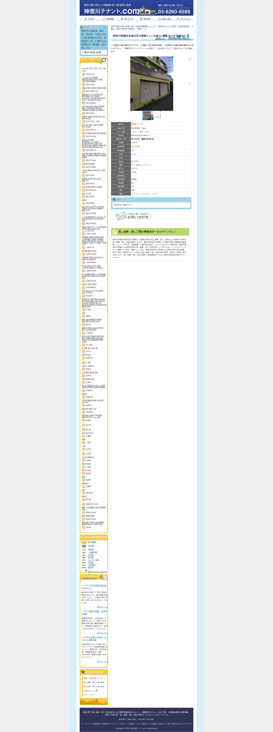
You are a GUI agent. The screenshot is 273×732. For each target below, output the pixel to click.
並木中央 (85, 147)
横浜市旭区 (90, 175)
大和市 (88, 382)
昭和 (97, 237)
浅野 (83, 108)
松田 (88, 463)
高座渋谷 (85, 387)
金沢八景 (99, 147)
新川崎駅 (92, 542)
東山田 (104, 227)
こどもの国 (86, 217)
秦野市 (88, 369)
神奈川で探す (132, 719)
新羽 (91, 153)
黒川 (90, 292)
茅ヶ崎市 (89, 345)
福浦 (96, 141)
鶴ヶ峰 (92, 178)
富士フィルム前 (94, 417)
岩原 (96, 415)
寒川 (83, 433)
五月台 (96, 291)
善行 (101, 328)
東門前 (93, 241)
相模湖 (88, 516)
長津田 (88, 187)
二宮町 (88, 443)
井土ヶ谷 (101, 116)
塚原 (100, 415)
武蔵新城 (85, 257)
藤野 (92, 516)
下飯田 (84, 208)
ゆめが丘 (85, 206)
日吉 (83, 153)
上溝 (87, 507)
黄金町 (89, 116)
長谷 (97, 321)
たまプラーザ (100, 217)
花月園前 (92, 110)
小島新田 (100, 239)
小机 (103, 153)
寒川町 (88, 430)
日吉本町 (103, 155)
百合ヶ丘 (85, 292)
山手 (90, 77)
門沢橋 (84, 400)
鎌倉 (83, 319)
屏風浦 (89, 133)
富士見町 (92, 321)
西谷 (90, 125)
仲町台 (84, 227)
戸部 (98, 88)
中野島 (92, 276)
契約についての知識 (149, 724)
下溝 (100, 524)
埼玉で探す (150, 719)
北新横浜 (90, 155)
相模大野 (85, 522)
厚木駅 (91, 546)
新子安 (100, 94)
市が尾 (96, 218)
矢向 (83, 106)
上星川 (95, 125)
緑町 (98, 336)
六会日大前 (95, 328)
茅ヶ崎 (84, 348)
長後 (88, 328)
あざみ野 (85, 218)
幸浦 (96, 143)
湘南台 (84, 328)
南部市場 (102, 145)
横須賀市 (89, 296)
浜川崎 (93, 239)
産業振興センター (88, 141)
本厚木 (84, 379)
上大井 (84, 457)
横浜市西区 (90, 85)
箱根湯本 (85, 483)
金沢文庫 (90, 140)
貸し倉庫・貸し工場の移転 (94, 682)
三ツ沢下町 (86, 98)
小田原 (88, 336)
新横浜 (96, 155)
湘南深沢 (93, 319)
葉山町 (88, 425)
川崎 (101, 237)
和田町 (100, 125)
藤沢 (83, 329)
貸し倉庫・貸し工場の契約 (94, 687)
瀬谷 (83, 193)
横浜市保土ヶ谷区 (93, 121)
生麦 (102, 106)
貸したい (124, 724)
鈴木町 (84, 241)
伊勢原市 (89, 390)
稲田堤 (103, 274)
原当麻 (91, 522)
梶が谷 (84, 266)
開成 (83, 477)
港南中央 (96, 170)
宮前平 (89, 284)
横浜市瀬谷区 (91, 190)
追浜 (83, 301)
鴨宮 (83, 336)
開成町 (88, 473)
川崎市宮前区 (91, 281)
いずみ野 (92, 206)
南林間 (102, 387)
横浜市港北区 (91, 150)
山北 (88, 470)
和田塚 (99, 319)
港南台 (89, 170)
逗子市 (88, 351)
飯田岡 (100, 340)
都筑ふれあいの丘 (93, 228)
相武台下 (90, 524)
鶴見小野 (94, 108)
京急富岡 (85, 145)
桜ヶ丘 (84, 385)
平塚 (83, 313)
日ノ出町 (85, 77)
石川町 (100, 79)
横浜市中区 (90, 74)
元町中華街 (86, 81)
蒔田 (83, 118)
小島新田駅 (92, 552)
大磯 (83, 439)
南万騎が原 (86, 178)
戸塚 (83, 164)
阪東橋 (92, 81)
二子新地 (85, 267)
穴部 (96, 338)
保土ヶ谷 (85, 125)
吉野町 (84, 116)
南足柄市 (89, 412)
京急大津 (85, 304)
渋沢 (83, 372)
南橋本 (103, 507)
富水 (102, 336)
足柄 (92, 338)
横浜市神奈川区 (92, 91)
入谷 (94, 408)
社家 (94, 400)
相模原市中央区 (92, 504)
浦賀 (92, 299)
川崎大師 (92, 237)
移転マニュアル (135, 724)
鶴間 (90, 387)
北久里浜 (101, 299)
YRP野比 (92, 303)
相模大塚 (90, 385)
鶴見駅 (91, 549)
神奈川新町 (86, 96)
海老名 (89, 400)
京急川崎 (100, 241)
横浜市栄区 (90, 197)
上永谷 (84, 172)
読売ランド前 (95, 274)
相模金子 (90, 457)
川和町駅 (92, 565)
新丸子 (100, 257)
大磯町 (88, 436)
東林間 (84, 524)
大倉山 (84, 155)
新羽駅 (91, 557)
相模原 (92, 507)
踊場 (83, 210)
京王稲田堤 (86, 276)
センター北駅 (93, 560)
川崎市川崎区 (91, 234)
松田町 (88, 460)
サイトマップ (89, 695)
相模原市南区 (91, 519)
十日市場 (98, 187)
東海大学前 (94, 372)
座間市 (88, 405)
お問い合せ (175, 724)
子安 (92, 98)
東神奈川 (85, 94)
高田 (87, 153)
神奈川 (102, 98)
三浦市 (88, 363)
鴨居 (92, 187)
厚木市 (88, 376)
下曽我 (88, 338)
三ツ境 (88, 193)
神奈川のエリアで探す (167, 26)
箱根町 (88, 480)
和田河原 (85, 415)
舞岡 (92, 164)
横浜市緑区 (90, 184)
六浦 (100, 143)
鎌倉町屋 (85, 321)
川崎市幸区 (90, 247)
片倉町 (96, 96)
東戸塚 (88, 164)
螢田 (100, 338)
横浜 (88, 88)
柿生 (83, 291)
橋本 (83, 516)
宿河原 (102, 276)
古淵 (96, 524)
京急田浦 (99, 304)
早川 (88, 340)
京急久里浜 (90, 301)
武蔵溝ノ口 (93, 267)
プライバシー (114, 724)
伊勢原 (84, 394)
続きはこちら (102, 607)
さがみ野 (100, 400)
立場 (88, 208)
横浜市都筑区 (91, 223)
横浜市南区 (90, 113)
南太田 (88, 118)
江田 (83, 220)
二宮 (83, 446)
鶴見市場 (97, 106)
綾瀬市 (88, 420)
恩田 (101, 218)
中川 (92, 230)
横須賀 (84, 306)
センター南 (86, 230)
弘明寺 (95, 116)
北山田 (89, 227)
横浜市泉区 (90, 203)
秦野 (87, 372)
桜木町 (95, 77)
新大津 (102, 301)
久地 (98, 266)
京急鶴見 (85, 110)
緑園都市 (100, 208)
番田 (83, 507)
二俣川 (98, 178)
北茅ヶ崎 (94, 348)
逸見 (88, 306)
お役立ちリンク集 (91, 691)
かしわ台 (85, 402)
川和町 (84, 228)
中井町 (88, 449)
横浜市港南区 (91, 167)
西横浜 (84, 88)
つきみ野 (101, 385)
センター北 (97, 227)
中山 (83, 187)
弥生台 (93, 208)
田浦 (104, 304)
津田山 (100, 267)
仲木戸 (84, 100)
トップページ (86, 724)
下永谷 (84, 170)
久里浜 (96, 301)
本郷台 (84, 200)
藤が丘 (91, 218)
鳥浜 (92, 143)
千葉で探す (141, 719)
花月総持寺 (100, 110)
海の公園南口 (93, 145)
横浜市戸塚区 (91, 160)
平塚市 (88, 310)
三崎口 (84, 366)
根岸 (94, 133)
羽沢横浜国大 (92, 100)
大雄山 (91, 415)
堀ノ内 (98, 303)
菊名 (99, 153)
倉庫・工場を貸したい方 (93, 678)
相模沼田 (85, 417)
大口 (92, 96)
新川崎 (84, 251)
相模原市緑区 (91, 512)
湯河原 (84, 496)
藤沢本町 (93, 329)
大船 (87, 319)
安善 (87, 106)
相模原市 (89, 358)
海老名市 (89, 397)
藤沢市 (88, 325)
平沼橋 (103, 88)
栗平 (101, 291)
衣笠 (96, 299)
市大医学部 (86, 143)
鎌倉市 (88, 316)
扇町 (88, 241)
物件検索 (96, 724)
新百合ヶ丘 (90, 291)
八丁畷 (84, 239)
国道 (100, 108)
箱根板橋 (94, 340)
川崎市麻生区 (91, 287)
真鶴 (83, 490)
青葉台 (92, 217)
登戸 (97, 276)
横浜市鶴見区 (91, 103)
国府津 (84, 340)
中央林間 (96, 387)
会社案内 (105, 724)
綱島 (95, 153)
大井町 (88, 454)
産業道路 (85, 237)
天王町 (88, 126)
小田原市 (89, 333)
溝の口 (89, 266)
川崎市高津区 (91, 262)
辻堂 (87, 329)
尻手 (94, 251)
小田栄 (104, 242)
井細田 (93, 336)
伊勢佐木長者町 (87, 79)
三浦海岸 (90, 366)
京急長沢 (92, 304)
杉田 (98, 133)
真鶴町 (88, 486)
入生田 (84, 341)
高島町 (93, 88)
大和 (96, 385)
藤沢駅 (91, 567)
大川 (83, 244)
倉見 (87, 433)
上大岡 (102, 170)
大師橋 (98, 242)
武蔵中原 (92, 259)
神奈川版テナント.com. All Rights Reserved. (144, 728)
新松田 (84, 463)
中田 (87, 210)
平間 (90, 257)
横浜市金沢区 (91, 136)
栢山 (83, 338)
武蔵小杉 (85, 259)
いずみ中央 (100, 206)
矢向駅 (91, 555)
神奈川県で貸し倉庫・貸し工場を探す (94, 69)
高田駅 (91, 562)
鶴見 (91, 106)
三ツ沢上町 (93, 94)
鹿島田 (89, 251)
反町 (99, 100)
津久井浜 (85, 303)
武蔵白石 (92, 242)
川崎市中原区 (91, 254)
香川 (88, 348)
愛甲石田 (90, 379)
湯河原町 (89, 493)
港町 (88, 239)
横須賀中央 (86, 299)
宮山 (91, 433)
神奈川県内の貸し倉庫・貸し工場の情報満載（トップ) (133, 26)
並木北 (84, 140)
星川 (83, 126)
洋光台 (84, 133)
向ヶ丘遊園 (86, 274)
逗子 (88, 354)
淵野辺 (97, 507)
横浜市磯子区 (91, 130)
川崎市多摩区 (91, 271)
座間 (90, 408)
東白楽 (96, 98)
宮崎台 (84, 284)
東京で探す (122, 719)
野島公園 (92, 147)
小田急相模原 (99, 522)
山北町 (88, 467)
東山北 (84, 470)
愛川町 (88, 499)
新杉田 (103, 133)
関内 (95, 79)
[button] (190, 59)
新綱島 (84, 157)
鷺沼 (94, 284)
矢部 (83, 509)
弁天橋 (88, 108)
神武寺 (84, 354)
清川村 (88, 527)
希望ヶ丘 (85, 180)
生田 (83, 277)
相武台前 (85, 408)
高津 (94, 266)
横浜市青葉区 (91, 213)
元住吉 (95, 257)
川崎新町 (85, 242)
